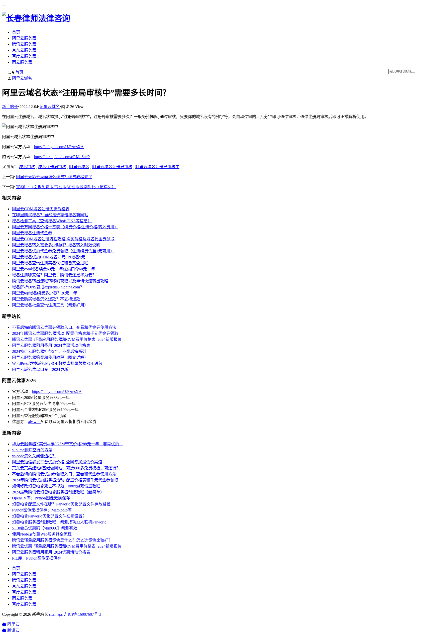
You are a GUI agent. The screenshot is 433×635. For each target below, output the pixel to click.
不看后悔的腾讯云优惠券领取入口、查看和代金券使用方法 (64, 327)
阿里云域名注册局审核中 (157, 167)
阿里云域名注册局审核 (112, 167)
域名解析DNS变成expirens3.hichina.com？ (48, 287)
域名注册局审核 (52, 167)
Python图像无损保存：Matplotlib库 (42, 510)
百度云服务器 (24, 56)
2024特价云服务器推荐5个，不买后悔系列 (49, 351)
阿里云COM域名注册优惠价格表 (40, 209)
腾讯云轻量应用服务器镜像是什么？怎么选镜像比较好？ (62, 540)
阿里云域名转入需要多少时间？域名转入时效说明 (56, 245)
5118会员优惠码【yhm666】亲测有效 (44, 528)
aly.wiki (34, 421)
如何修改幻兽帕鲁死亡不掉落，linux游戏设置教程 (56, 486)
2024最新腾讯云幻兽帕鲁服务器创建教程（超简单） (58, 492)
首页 (16, 32)
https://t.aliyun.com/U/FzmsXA (59, 147)
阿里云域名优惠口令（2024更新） (42, 369)
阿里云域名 (22, 78)
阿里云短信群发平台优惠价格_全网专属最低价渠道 (57, 462)
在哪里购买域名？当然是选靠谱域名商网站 (50, 215)
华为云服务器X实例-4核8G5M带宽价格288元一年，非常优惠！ (67, 444)
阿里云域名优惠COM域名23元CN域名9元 (48, 257)
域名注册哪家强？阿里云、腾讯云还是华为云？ (54, 275)
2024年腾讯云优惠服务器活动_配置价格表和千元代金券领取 (65, 333)
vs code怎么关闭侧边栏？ (34, 456)
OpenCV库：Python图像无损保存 (41, 498)
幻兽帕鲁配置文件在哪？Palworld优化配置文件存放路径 (61, 504)
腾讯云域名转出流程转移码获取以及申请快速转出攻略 (60, 281)
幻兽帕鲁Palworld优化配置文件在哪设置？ (49, 516)
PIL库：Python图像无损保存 (36, 558)
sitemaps (56, 614)
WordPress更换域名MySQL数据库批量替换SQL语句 (57, 363)
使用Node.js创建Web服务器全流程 (42, 534)
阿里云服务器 (24, 38)
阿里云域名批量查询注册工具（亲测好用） (50, 305)
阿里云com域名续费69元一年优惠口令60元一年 (53, 269)
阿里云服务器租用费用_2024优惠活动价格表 (51, 345)
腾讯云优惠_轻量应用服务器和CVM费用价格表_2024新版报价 (67, 339)
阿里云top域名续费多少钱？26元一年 (44, 293)
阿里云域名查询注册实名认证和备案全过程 (50, 263)
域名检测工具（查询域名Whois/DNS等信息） (52, 221)
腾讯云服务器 (24, 44)
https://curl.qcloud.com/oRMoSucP (62, 157)
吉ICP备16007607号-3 (82, 614)
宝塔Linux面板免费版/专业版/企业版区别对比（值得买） (66, 187)
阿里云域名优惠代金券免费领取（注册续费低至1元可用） (63, 251)
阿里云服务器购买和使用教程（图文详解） (50, 357)
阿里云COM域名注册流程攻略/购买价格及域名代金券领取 (63, 239)
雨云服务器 (22, 62)
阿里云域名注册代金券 (32, 233)
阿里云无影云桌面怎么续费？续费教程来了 (54, 177)
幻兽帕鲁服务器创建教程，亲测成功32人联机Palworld (59, 522)
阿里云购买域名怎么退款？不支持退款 (46, 299)
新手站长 (10, 106)
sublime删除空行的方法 (32, 450)
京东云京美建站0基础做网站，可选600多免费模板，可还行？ (66, 468)
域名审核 (27, 167)
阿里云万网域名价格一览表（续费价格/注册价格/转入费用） (65, 227)
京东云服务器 (24, 50)
